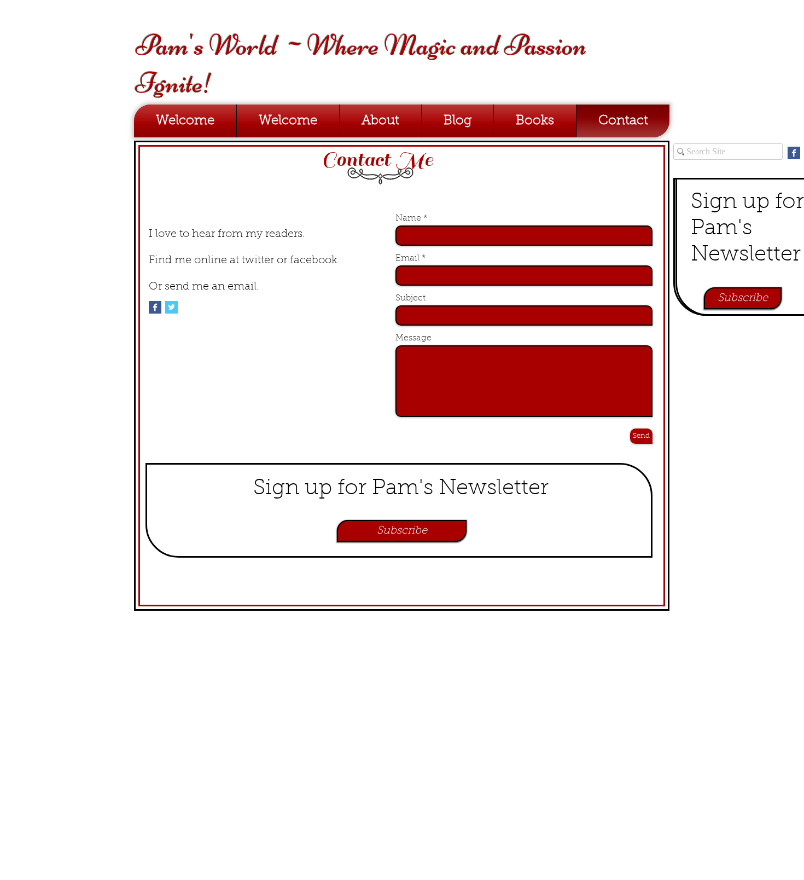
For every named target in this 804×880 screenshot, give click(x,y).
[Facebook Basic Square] (155, 307)
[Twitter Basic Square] (171, 307)
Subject (410, 298)
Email (407, 258)
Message (413, 338)
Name (408, 218)
